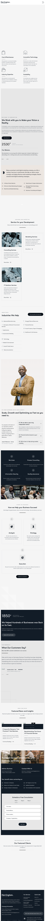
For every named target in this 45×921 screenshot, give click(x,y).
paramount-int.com (8, 725)
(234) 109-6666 (28, 772)
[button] (3, 159)
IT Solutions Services (10, 285)
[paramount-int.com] (5, 2)
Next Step (23, 824)
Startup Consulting (29, 727)
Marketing (15, 725)
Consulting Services (10, 250)
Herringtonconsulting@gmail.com (33, 771)
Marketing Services (31, 237)
